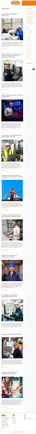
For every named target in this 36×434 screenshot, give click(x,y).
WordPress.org (29, 33)
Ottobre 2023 (28, 50)
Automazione (3, 48)
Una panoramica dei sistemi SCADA (11, 334)
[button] (25, 3)
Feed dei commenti (29, 32)
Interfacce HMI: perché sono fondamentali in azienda (9, 373)
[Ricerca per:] (30, 69)
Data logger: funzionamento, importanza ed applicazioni (9, 295)
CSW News (7, 48)
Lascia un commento (4, 49)
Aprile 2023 (28, 56)
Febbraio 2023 (29, 58)
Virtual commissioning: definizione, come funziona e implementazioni (11, 215)
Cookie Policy (6, 427)
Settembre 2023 (29, 51)
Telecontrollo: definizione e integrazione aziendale (9, 256)
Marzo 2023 (28, 57)
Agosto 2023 (28, 52)
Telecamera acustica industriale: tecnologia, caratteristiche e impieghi (12, 176)
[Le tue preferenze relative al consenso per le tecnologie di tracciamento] (34, 432)
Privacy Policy (2, 427)
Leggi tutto (7, 46)
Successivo (5, 410)
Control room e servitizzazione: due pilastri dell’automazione (11, 135)
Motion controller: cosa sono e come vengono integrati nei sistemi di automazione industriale (11, 55)
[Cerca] (34, 69)
